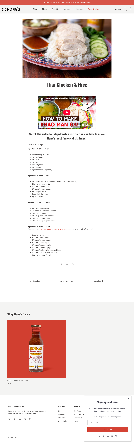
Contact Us (78, 418)
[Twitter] (99, 436)
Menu (44, 9)
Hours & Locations (80, 414)
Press (76, 421)
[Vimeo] (112, 436)
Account (118, 9)
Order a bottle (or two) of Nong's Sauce (55, 229)
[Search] (125, 9)
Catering (68, 9)
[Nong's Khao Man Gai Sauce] (36, 349)
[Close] (128, 398)
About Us (55, 9)
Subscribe (108, 429)
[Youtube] (108, 436)
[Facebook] (104, 436)
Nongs (15, 437)
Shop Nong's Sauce (18, 314)
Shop (35, 9)
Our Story (77, 411)
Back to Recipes (67, 281)
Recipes (79, 9)
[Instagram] (116, 436)
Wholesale (62, 418)
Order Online (63, 421)
